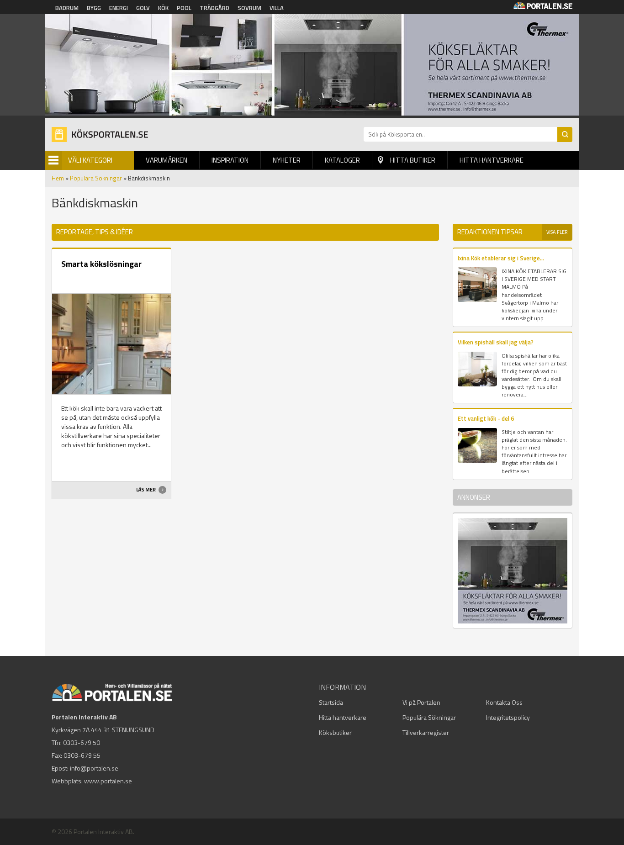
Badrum (67, 7)
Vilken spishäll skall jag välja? (496, 342)
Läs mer (146, 489)
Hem (58, 178)
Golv (143, 7)
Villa (277, 7)
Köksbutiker (335, 732)
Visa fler (557, 232)
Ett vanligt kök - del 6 (486, 418)
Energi (118, 7)
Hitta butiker (412, 160)
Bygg (94, 7)
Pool (184, 7)
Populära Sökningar (96, 178)
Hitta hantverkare (492, 160)
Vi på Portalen (421, 702)
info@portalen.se (94, 768)
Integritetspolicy (508, 717)
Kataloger (342, 160)
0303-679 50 (81, 742)
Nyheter (287, 160)
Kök (163, 7)
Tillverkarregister (425, 732)
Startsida (331, 702)
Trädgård (214, 7)
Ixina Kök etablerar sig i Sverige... (501, 258)
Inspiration (230, 160)
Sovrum (249, 7)
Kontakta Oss (504, 702)
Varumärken (166, 160)
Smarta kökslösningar (101, 264)
